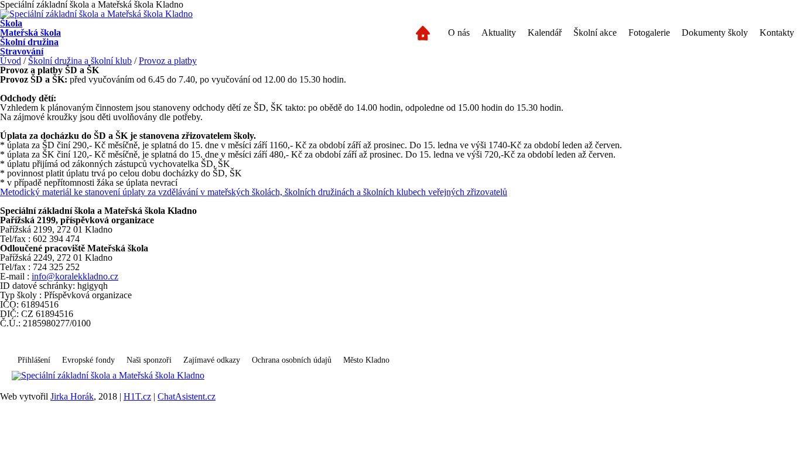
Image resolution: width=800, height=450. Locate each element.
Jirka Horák (72, 396)
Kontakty (777, 33)
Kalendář (545, 33)
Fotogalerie (649, 33)
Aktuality (498, 33)
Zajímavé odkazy (211, 359)
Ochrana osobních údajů (291, 359)
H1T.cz (137, 396)
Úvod (10, 61)
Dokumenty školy (715, 33)
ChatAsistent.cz (187, 396)
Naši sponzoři (149, 359)
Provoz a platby (168, 61)
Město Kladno (366, 359)
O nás (459, 33)
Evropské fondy (88, 359)
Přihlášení (34, 359)
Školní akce (595, 33)
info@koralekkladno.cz (75, 276)
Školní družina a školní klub (80, 61)
